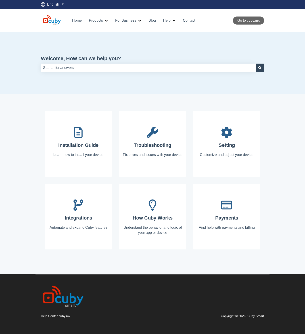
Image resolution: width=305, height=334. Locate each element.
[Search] (260, 68)
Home (77, 20)
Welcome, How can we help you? (81, 58)
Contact (189, 20)
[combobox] (148, 68)
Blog (152, 20)
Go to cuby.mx (248, 20)
